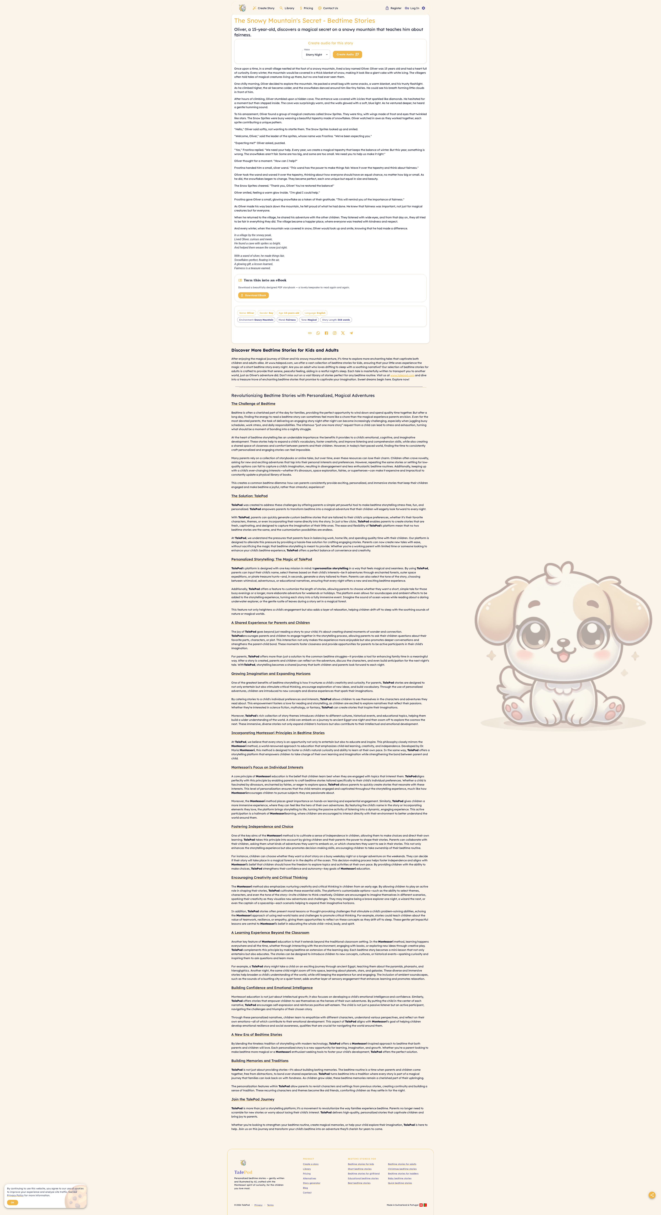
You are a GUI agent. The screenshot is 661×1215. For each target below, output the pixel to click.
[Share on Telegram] (351, 333)
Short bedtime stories (359, 1168)
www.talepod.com (402, 375)
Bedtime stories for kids (361, 1164)
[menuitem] (242, 8)
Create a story (311, 1164)
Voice (307, 49)
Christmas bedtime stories (402, 1168)
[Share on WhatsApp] (318, 333)
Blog (305, 1187)
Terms (270, 1205)
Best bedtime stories (359, 1183)
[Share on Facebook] (326, 333)
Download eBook (255, 295)
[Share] (652, 1195)
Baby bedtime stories (399, 1178)
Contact (307, 1192)
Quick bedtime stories (400, 1183)
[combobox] (316, 54)
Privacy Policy (15, 1195)
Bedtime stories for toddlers (403, 1173)
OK (12, 1202)
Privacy (258, 1205)
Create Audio (345, 54)
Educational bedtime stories (363, 1178)
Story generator (311, 1183)
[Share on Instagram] (334, 333)
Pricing (307, 1173)
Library (307, 1168)
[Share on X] (342, 333)
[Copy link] (309, 333)
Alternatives (309, 1178)
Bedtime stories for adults (402, 1164)
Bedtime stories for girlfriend (364, 1173)
